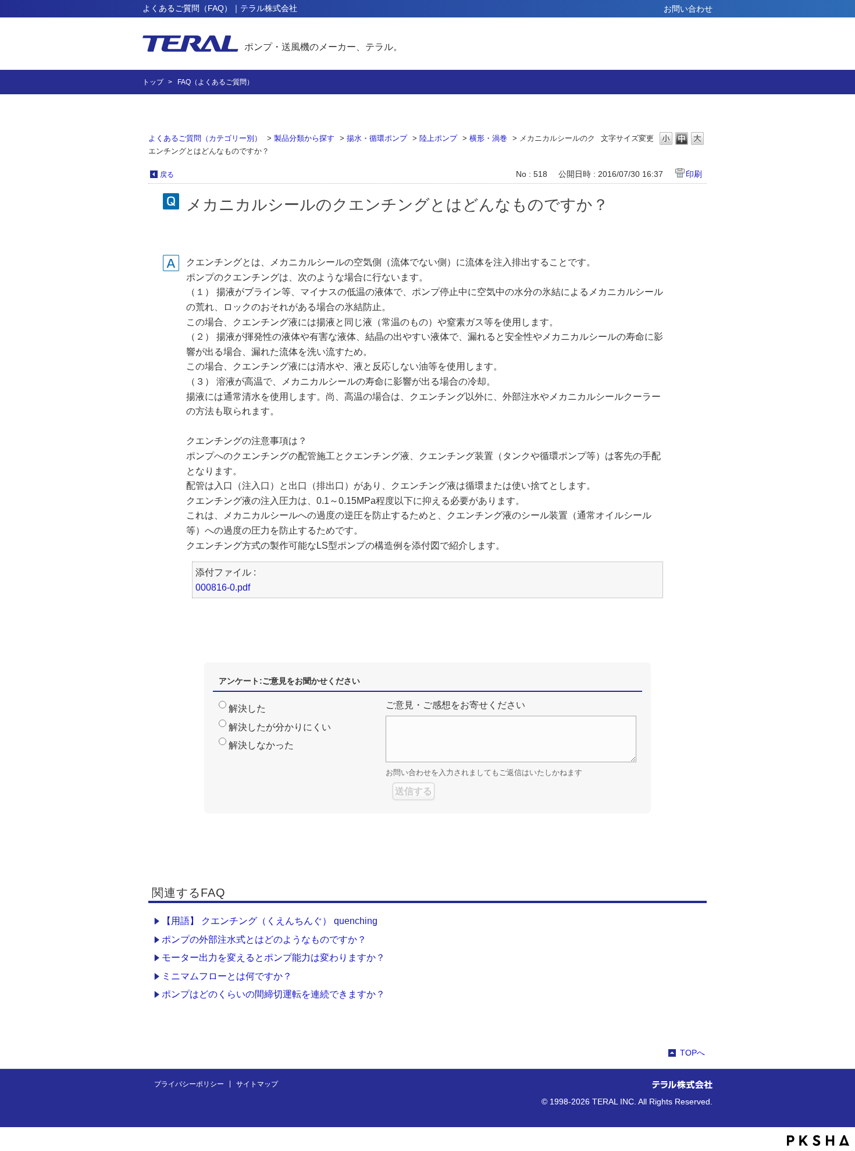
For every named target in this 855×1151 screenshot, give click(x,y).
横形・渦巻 (488, 138)
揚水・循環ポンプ (377, 138)
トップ (152, 82)
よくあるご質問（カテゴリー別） (205, 138)
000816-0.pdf (222, 587)
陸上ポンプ (438, 138)
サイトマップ (257, 1084)
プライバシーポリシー (189, 1084)
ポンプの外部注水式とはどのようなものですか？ (264, 939)
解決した (247, 708)
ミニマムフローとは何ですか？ (227, 976)
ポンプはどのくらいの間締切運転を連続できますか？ (273, 994)
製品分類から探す (304, 138)
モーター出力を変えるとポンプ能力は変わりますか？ (273, 957)
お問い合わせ (688, 8)
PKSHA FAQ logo (818, 1140)
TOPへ (692, 1052)
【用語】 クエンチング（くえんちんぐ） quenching (269, 921)
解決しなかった (261, 745)
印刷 (694, 174)
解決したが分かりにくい (280, 727)
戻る (167, 174)
